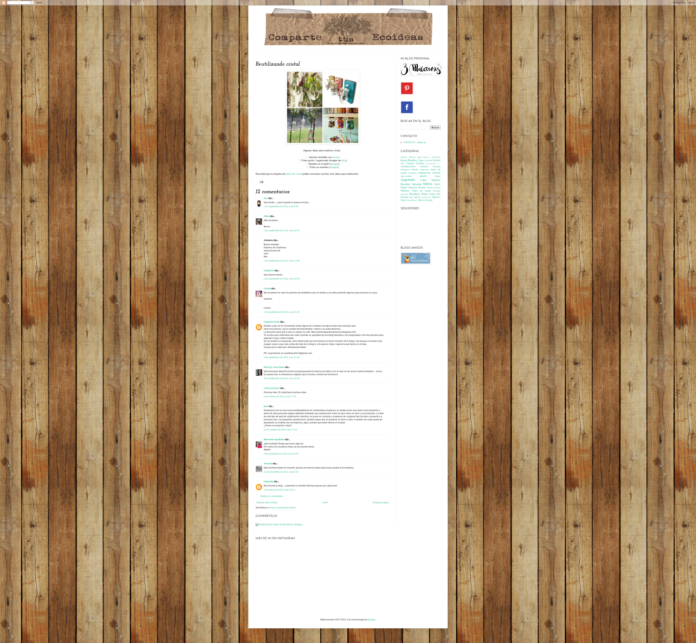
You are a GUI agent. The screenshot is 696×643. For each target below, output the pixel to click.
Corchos (424, 166)
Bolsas (404, 160)
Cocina (420, 163)
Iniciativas (412, 173)
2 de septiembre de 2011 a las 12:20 (282, 278)
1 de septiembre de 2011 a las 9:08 (281, 206)
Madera (436, 180)
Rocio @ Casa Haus (274, 367)
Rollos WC (435, 194)
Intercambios (406, 176)
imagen (335, 164)
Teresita (268, 463)
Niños (427, 184)
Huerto (414, 169)
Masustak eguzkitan (274, 439)
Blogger (372, 619)
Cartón (436, 160)
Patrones (412, 187)
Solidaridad (426, 197)
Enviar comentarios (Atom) (283, 507)
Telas (403, 200)
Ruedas (404, 197)
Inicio (325, 502)
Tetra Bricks (411, 200)
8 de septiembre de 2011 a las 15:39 (282, 378)
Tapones (436, 197)
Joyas (437, 176)
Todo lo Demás (425, 200)
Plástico (405, 190)
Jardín (423, 176)
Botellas (412, 160)
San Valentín (414, 197)
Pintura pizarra (433, 187)
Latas (423, 180)
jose (266, 406)
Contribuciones (408, 166)
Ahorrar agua (415, 157)
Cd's (403, 163)
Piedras (422, 187)
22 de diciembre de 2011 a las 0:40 (281, 472)
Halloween (405, 170)
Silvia (266, 216)
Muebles (405, 184)
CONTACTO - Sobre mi (414, 142)
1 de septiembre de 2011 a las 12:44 (282, 230)
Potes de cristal (421, 191)
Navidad (417, 184)
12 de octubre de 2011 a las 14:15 (280, 429)
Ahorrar (404, 157)
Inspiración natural (429, 172)
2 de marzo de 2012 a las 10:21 (279, 490)
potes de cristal (294, 174)
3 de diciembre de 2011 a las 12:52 (281, 454)
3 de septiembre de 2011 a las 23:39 (282, 357)
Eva (266, 198)
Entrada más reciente (266, 502)
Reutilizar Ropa (418, 193)
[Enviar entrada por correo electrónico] (261, 182)
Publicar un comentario (271, 496)
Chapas (410, 163)
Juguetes (408, 180)
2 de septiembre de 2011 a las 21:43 (282, 312)
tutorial (335, 157)
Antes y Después (431, 157)
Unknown (268, 481)
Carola (267, 288)
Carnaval (428, 160)
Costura (436, 166)
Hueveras (424, 170)
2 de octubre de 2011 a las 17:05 (280, 396)
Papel (404, 187)
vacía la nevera (271, 388)
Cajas (421, 160)
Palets (437, 184)
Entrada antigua (381, 502)
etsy (343, 160)
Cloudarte (269, 270)
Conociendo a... (433, 164)
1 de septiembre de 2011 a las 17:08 (282, 261)
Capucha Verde (271, 322)
